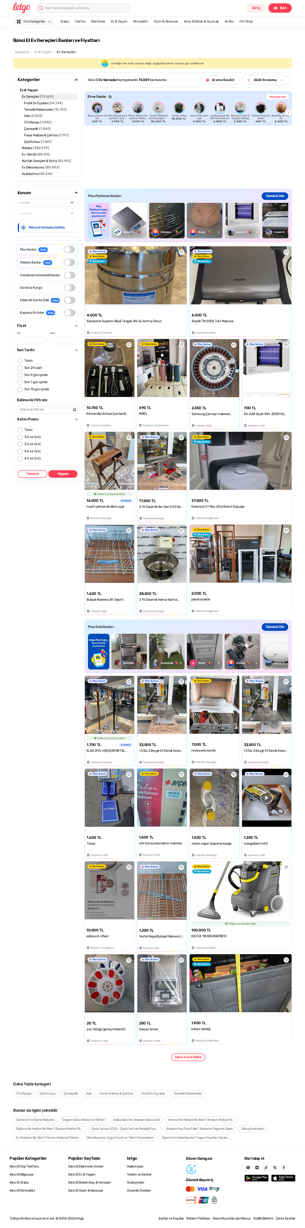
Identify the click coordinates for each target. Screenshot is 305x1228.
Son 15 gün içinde (36, 389)
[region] (188, 112)
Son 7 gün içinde (36, 382)
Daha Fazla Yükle (188, 1057)
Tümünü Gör (277, 96)
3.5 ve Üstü (32, 444)
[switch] (69, 249)
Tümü (28, 361)
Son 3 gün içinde (36, 375)
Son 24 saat (33, 368)
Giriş (256, 8)
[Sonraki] (288, 112)
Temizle (32, 474)
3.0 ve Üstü (32, 437)
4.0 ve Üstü (32, 451)
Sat (283, 8)
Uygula (63, 474)
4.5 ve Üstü (32, 458)
